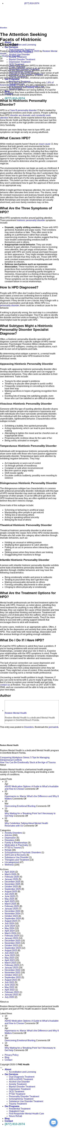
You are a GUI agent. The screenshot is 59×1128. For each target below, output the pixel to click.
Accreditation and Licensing (22, 45)
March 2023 (10, 963)
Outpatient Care (16, 1111)
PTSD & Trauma (13, 847)
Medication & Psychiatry (16, 845)
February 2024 (12, 936)
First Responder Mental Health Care (26, 1113)
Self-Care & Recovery (15, 855)
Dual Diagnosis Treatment (21, 49)
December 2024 (12, 911)
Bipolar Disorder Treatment (22, 59)
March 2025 (10, 904)
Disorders (29, 727)
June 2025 (10, 896)
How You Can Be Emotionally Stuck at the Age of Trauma (28, 762)
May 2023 (9, 958)
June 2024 (10, 926)
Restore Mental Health (16, 713)
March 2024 (10, 933)
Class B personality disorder (23, 110)
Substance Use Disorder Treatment (26, 1101)
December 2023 (12, 940)
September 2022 (13, 977)
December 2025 (12, 881)
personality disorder (9, 305)
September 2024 (13, 918)
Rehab (8, 850)
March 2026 (10, 874)
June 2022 (10, 985)
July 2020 (9, 997)
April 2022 (10, 990)
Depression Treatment (19, 62)
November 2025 (12, 884)
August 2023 (11, 950)
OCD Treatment (16, 1091)
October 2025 (11, 886)
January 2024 (11, 938)
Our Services (11, 47)
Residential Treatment (19, 1109)
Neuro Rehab (15, 1116)
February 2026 (12, 877)
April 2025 (10, 901)
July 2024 (9, 923)
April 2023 (10, 960)
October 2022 (11, 975)
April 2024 (10, 931)
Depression (10, 838)
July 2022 (9, 982)
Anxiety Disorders (13, 833)
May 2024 (9, 928)
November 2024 (12, 913)
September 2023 (13, 948)
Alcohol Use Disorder (19, 54)
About (8, 1069)
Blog (7, 1057)
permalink (53, 727)
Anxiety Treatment (17, 1084)
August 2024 (11, 921)
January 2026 (11, 879)
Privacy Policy (12, 1055)
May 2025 (9, 899)
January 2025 (11, 909)
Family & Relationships (16, 842)
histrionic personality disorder (31, 220)
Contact (8, 1060)
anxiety (30, 87)
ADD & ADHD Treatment (21, 1079)
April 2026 (10, 872)
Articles (8, 835)
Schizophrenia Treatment (21, 1099)
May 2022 (9, 987)
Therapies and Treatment (17, 860)
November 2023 (12, 943)
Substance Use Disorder (17, 857)
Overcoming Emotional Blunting (20, 806)
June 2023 (10, 955)
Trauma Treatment (18, 1104)
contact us (5, 685)
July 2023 (9, 953)
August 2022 (11, 980)
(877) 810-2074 (15, 98)
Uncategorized (12, 862)
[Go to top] (1, 1067)
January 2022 (11, 994)
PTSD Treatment (17, 1094)
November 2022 (12, 972)
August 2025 (11, 891)
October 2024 (11, 916)
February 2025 (12, 906)
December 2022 (12, 970)
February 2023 (12, 965)
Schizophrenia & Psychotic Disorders (23, 852)
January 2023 (11, 967)
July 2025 (9, 894)
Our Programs (12, 1106)
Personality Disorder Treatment (24, 1096)
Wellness (9, 865)
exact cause (44, 144)
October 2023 (11, 945)
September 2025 (13, 889)
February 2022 (12, 992)
